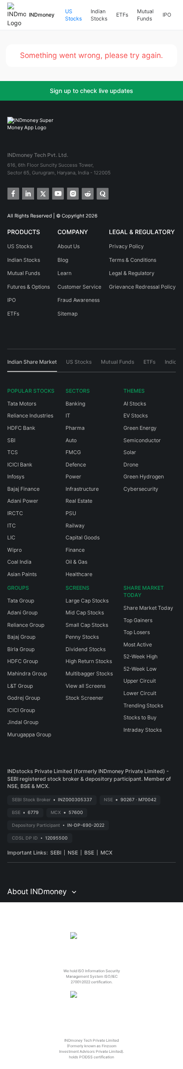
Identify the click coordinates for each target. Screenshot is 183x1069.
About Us (68, 246)
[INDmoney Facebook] (12, 193)
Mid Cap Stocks (85, 612)
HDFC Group (22, 661)
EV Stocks (135, 415)
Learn (64, 273)
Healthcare (79, 574)
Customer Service (79, 287)
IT (68, 415)
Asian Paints (22, 574)
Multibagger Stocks (89, 673)
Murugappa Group (29, 734)
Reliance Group (25, 625)
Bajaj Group (21, 637)
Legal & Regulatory (131, 273)
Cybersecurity (140, 489)
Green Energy (140, 428)
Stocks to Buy (140, 717)
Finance (75, 550)
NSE (73, 852)
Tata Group (20, 600)
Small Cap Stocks (87, 625)
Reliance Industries (30, 415)
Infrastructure (82, 489)
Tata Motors (21, 403)
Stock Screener (84, 698)
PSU (71, 513)
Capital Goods (83, 537)
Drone (130, 464)
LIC (11, 537)
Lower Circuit (139, 693)
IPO (167, 15)
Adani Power (22, 501)
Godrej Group (23, 698)
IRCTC (15, 513)
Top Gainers (137, 620)
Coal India (19, 562)
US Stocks (73, 15)
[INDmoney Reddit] (87, 193)
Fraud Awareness (78, 300)
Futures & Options (28, 287)
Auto (71, 440)
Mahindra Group (27, 673)
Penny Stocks (82, 637)
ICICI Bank (19, 464)
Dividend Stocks (86, 649)
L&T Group (20, 686)
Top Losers (136, 632)
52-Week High (140, 656)
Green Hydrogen (143, 476)
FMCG (73, 452)
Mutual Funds (145, 15)
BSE (89, 852)
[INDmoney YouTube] (57, 193)
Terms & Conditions (132, 260)
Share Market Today (148, 608)
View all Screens (86, 686)
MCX (106, 852)
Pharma (75, 428)
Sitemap (67, 313)
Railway (75, 525)
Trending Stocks (143, 705)
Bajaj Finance (23, 489)
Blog (62, 260)
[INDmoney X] (42, 193)
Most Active (137, 644)
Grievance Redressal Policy (142, 287)
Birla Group (20, 649)
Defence (76, 464)
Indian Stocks (99, 15)
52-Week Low (140, 669)
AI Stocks (134, 403)
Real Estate (79, 501)
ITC (11, 525)
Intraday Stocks (142, 730)
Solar (129, 452)
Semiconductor (142, 440)
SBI (11, 440)
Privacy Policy (126, 246)
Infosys (15, 476)
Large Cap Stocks (87, 600)
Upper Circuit (139, 681)
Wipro (14, 550)
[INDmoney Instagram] (72, 193)
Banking (75, 403)
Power (73, 476)
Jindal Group (22, 722)
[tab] (32, 365)
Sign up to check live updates (91, 90)
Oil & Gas (76, 562)
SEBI (55, 852)
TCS (12, 452)
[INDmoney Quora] (102, 193)
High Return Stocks (89, 661)
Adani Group (22, 612)
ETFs (122, 15)
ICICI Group (21, 710)
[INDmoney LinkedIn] (27, 193)
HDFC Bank (21, 428)
